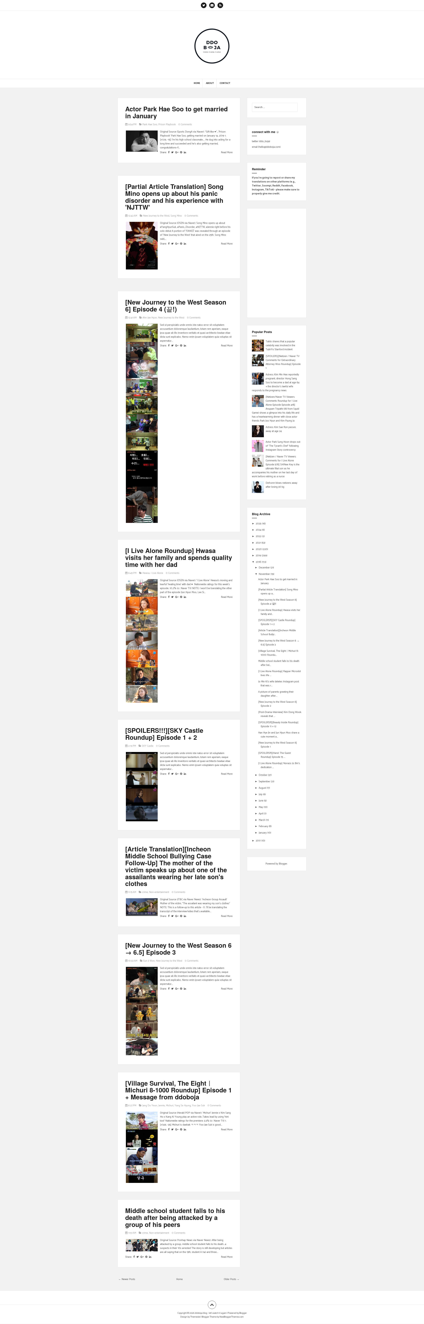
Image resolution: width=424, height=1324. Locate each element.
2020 (259, 549)
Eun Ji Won (149, 961)
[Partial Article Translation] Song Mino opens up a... (278, 592)
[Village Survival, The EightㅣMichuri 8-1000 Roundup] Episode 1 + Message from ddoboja (178, 1090)
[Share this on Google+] (176, 152)
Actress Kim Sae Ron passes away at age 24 (281, 429)
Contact (225, 83)
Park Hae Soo (149, 124)
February (264, 826)
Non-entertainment (159, 892)
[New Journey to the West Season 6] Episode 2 (277, 704)
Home (197, 83)
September (265, 781)
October (263, 775)
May (261, 807)
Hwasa (146, 573)
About (210, 83)
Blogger (283, 864)
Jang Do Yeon (149, 1105)
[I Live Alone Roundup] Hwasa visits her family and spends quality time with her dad (178, 557)
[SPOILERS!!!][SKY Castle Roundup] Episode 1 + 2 (164, 734)
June (261, 801)
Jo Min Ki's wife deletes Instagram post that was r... (278, 684)
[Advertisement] (276, 263)
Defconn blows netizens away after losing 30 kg (281, 485)
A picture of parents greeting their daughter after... (276, 694)
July (261, 794)
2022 (259, 536)
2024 (259, 530)
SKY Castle (147, 746)
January (263, 833)
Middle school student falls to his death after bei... (278, 663)
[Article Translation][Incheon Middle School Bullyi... (277, 632)
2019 (259, 555)
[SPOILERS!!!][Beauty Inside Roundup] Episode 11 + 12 (278, 724)
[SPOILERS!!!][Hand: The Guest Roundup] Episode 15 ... (274, 755)
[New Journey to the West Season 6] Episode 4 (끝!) (175, 305)
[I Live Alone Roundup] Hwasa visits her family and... (279, 612)
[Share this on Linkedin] (185, 152)
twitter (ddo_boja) (261, 141)
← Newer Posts (126, 1279)
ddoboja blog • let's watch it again (211, 1313)
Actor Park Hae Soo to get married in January (176, 112)
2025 (259, 524)
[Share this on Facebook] (168, 152)
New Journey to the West (156, 216)
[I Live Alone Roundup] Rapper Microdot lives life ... (279, 673)
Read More (227, 152)
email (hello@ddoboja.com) (266, 147)
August (263, 788)
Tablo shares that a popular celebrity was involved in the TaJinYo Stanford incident (280, 345)
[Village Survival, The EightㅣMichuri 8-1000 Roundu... (278, 653)
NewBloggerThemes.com (232, 1317)
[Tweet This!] (172, 152)
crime (145, 892)
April (261, 814)
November (265, 574)
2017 (258, 841)
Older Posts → (231, 1279)
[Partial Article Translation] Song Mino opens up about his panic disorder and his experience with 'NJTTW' (174, 197)
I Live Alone (157, 573)
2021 (259, 543)
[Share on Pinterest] (181, 152)
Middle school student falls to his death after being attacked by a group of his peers (175, 1217)
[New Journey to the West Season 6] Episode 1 (277, 745)
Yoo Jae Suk (198, 1105)
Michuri (169, 1105)
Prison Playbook (167, 124)
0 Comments (185, 124)
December (264, 568)
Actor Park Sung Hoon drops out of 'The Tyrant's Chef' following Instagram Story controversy (283, 446)
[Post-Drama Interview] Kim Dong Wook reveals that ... (279, 714)
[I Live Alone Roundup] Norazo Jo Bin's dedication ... (279, 765)
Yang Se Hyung (183, 1105)
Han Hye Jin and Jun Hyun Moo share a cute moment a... (278, 735)
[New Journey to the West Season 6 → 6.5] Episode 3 (178, 949)
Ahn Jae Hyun (150, 318)
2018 (259, 562)
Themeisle (195, 1317)
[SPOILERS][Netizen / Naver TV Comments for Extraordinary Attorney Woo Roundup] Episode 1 (283, 362)
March (262, 820)
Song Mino (176, 216)
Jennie (161, 1105)
